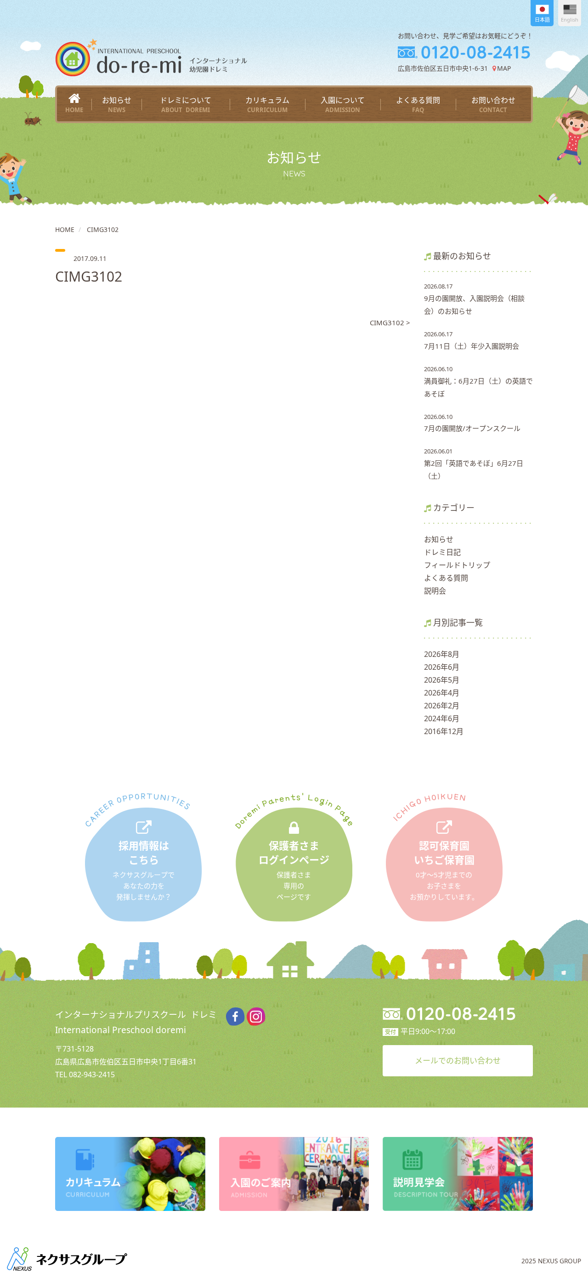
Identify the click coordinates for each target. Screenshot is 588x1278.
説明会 (435, 591)
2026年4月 (441, 693)
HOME (64, 229)
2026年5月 (441, 680)
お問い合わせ (493, 104)
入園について (343, 104)
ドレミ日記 (442, 552)
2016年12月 (444, 731)
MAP (503, 68)
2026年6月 (441, 667)
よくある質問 (418, 104)
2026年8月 (441, 654)
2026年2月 (441, 706)
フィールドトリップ (457, 565)
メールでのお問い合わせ (458, 1060)
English (569, 19)
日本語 (542, 19)
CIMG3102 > (390, 322)
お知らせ (116, 104)
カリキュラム (267, 104)
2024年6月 (441, 718)
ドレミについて (185, 104)
